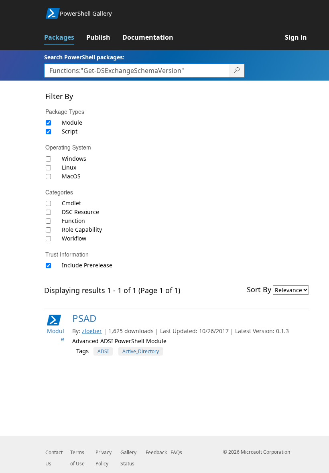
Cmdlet (71, 203)
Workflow (74, 238)
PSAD (84, 318)
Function (73, 220)
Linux (69, 167)
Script (69, 131)
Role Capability (82, 229)
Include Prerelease (87, 265)
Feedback (156, 452)
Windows (74, 158)
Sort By (259, 289)
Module (72, 122)
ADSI (103, 351)
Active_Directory (140, 351)
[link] (65, 37)
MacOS (71, 176)
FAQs (176, 452)
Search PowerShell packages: (84, 57)
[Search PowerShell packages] (237, 70)
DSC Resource (80, 212)
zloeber (92, 331)
